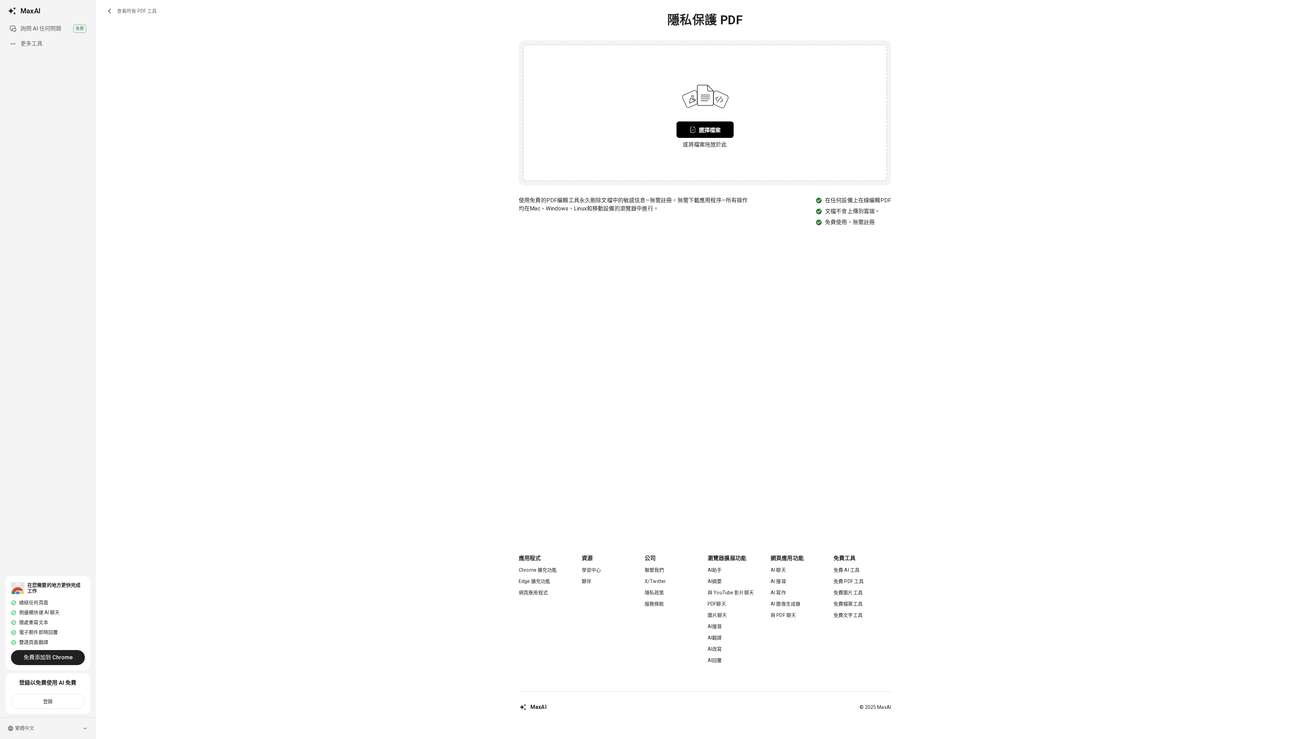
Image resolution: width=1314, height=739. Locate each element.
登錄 (48, 701)
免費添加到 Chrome (48, 657)
